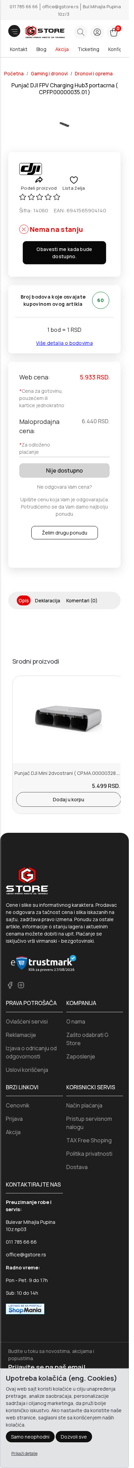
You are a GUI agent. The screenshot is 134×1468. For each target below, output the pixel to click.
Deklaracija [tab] (47, 600)
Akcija (62, 49)
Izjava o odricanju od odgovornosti (31, 1052)
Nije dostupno (64, 470)
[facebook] (10, 985)
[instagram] (21, 985)
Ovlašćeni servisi (27, 1021)
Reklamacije (21, 1035)
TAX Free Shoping (89, 1140)
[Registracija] (97, 32)
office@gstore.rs (60, 6)
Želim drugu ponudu (64, 532)
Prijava (14, 1118)
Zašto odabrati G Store (87, 1039)
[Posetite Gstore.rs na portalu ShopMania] (25, 1308)
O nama (75, 1021)
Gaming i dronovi (49, 74)
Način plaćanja (84, 1105)
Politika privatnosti (89, 1153)
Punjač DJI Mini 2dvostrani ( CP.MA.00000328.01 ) (69, 773)
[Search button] (81, 32)
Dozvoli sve (74, 1436)
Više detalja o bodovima (64, 343)
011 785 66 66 (24, 6)
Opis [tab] (24, 600)
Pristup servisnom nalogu (89, 1123)
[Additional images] (64, 124)
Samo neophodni (30, 1436)
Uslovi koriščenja (27, 1070)
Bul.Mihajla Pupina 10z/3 (89, 10)
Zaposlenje (80, 1056)
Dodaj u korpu (68, 799)
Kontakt (18, 49)
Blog (41, 49)
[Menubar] (14, 31)
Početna (14, 74)
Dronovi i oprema (94, 74)
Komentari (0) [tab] (82, 600)
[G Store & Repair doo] (35, 32)
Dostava (77, 1167)
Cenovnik (18, 1105)
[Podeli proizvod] (39, 179)
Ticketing (88, 49)
